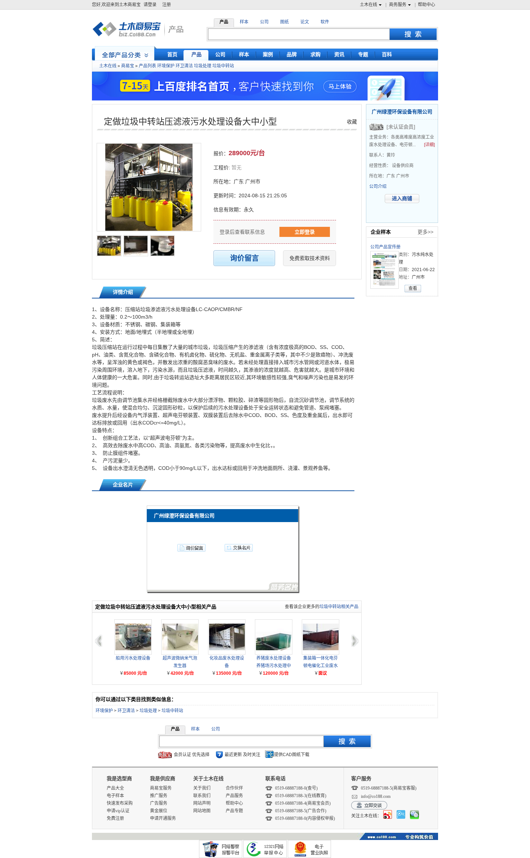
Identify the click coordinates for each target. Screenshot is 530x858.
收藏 (352, 122)
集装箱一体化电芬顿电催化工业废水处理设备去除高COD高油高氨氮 (320, 663)
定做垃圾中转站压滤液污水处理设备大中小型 (190, 121)
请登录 (149, 4)
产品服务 (234, 795)
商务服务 (397, 4)
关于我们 (202, 788)
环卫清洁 (184, 65)
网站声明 (202, 803)
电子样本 (115, 795)
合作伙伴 (234, 788)
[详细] (429, 144)
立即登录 (305, 232)
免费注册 (115, 818)
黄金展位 (158, 810)
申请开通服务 (163, 818)
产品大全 (115, 788)
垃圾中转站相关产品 (338, 606)
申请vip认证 (118, 810)
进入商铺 (402, 198)
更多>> (425, 232)
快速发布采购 (120, 803)
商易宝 (127, 65)
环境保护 (166, 65)
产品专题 (234, 810)
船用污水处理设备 (133, 658)
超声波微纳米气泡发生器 (180, 662)
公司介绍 (378, 186)
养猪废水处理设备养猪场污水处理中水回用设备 (273, 663)
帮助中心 (426, 4)
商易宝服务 (161, 788)
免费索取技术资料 (310, 258)
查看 (412, 288)
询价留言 (244, 258)
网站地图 (202, 810)
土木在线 (368, 4)
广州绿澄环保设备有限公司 (402, 111)
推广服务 (158, 795)
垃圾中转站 (223, 65)
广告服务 (158, 803)
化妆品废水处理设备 (226, 662)
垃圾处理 (202, 65)
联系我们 (202, 795)
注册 (166, 4)
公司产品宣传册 (385, 247)
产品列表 (147, 65)
